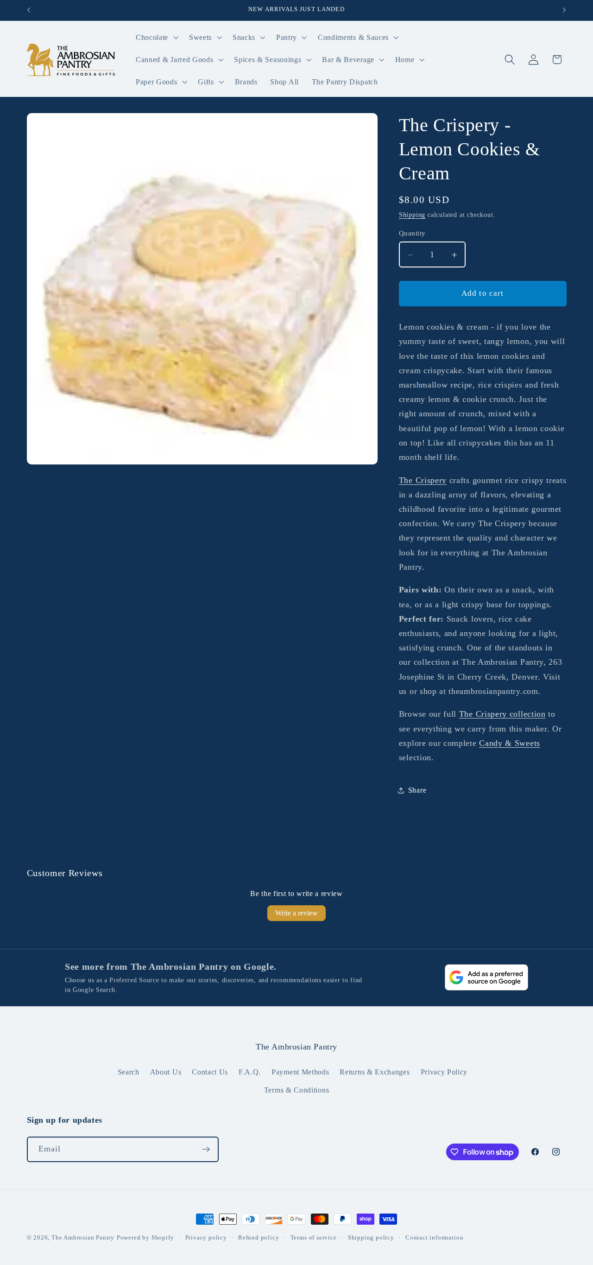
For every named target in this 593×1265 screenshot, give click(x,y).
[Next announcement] (564, 10)
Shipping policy (371, 1237)
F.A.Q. (250, 1072)
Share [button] (417, 790)
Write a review (296, 913)
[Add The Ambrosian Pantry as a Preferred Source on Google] (486, 977)
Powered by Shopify (145, 1237)
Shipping (412, 215)
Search (128, 1072)
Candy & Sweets (509, 743)
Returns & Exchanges (375, 1072)
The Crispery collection (502, 714)
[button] (156, 37)
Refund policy (258, 1237)
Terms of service (313, 1237)
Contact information (434, 1237)
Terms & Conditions (296, 1090)
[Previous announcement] (29, 10)
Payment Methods (300, 1072)
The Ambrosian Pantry (82, 1237)
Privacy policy (206, 1237)
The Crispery (423, 480)
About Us (166, 1072)
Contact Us (210, 1072)
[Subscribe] (206, 1150)
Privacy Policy (444, 1072)
